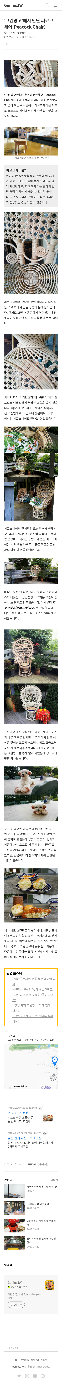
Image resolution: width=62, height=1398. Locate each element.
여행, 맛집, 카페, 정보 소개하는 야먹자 (24, 1295)
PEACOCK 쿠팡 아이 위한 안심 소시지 (20, 1113)
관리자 (44, 1360)
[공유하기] (16, 1164)
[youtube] (35, 1376)
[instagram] (27, 1376)
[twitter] (19, 1376)
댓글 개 (8, 1265)
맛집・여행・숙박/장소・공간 (18, 32)
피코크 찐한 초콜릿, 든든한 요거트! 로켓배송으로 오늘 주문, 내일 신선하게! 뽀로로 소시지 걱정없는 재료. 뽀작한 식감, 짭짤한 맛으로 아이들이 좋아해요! (21, 1119)
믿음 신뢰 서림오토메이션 (24, 1138)
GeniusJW (13, 5)
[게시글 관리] (20, 1164)
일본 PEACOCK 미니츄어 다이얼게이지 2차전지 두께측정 (30, 1144)
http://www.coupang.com (22, 1107)
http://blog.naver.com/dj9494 (24, 1132)
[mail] (43, 1376)
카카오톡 (35, 1360)
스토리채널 (24, 1360)
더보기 (54, 1180)
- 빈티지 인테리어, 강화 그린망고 (32, 989)
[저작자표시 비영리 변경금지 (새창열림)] (43, 1164)
